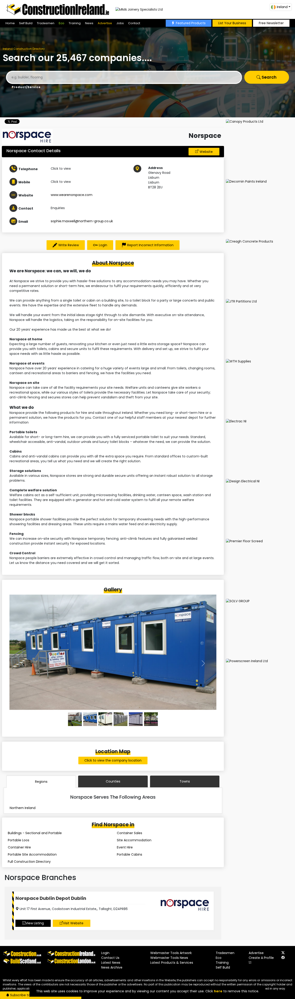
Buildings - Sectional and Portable (35, 833)
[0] (75, 719)
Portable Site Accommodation (32, 854)
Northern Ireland (22, 808)
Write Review (68, 245)
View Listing (35, 923)
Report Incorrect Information (150, 245)
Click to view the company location (113, 760)
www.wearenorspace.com (71, 195)
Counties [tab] (113, 781)
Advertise (105, 23)
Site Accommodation (134, 840)
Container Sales (129, 833)
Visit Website (73, 923)
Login (103, 245)
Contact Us (110, 957)
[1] (90, 719)
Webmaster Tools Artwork (171, 953)
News (89, 23)
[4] (136, 719)
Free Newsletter (271, 23)
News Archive (111, 967)
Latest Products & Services (171, 962)
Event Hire (125, 847)
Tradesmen (45, 23)
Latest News (110, 962)
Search (269, 77)
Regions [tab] (41, 781)
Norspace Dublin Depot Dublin (50, 898)
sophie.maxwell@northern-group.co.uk (82, 221)
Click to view (61, 168)
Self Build (25, 23)
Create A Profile (261, 957)
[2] (105, 719)
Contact (134, 23)
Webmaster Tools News (169, 957)
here (218, 991)
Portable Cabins (129, 854)
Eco (61, 23)
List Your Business (232, 23)
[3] (120, 719)
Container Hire (19, 847)
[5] (151, 719)
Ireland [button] (282, 7)
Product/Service (26, 87)
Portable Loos (18, 840)
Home (10, 23)
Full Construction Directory (29, 861)
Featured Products (191, 23)
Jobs (120, 23)
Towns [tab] (185, 781)
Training (75, 23)
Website (206, 151)
